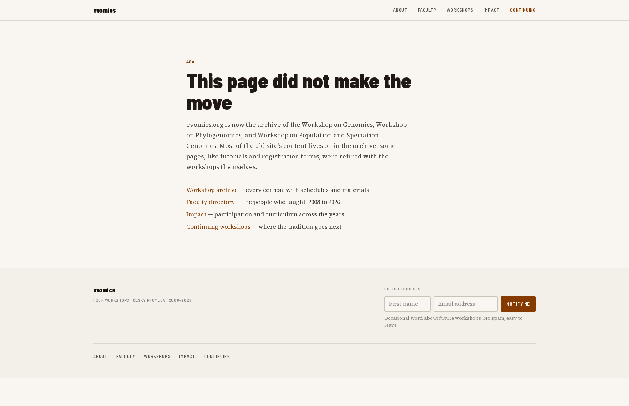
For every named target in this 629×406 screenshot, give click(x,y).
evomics (104, 10)
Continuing (523, 10)
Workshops (460, 10)
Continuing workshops (218, 226)
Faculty (427, 10)
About (400, 10)
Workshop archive (212, 190)
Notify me (518, 304)
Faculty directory (210, 202)
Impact (492, 10)
